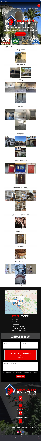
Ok (20, 439)
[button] (19, 301)
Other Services (20, 9)
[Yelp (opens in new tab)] (20, 432)
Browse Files (20, 357)
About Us (8, 9)
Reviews (25, 9)
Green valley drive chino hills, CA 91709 (20, 425)
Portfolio (31, 9)
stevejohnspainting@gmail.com (20, 417)
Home (4, 9)
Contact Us (36, 9)
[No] (39, 438)
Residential (13, 9)
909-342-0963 (20, 402)
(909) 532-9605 (20, 409)
